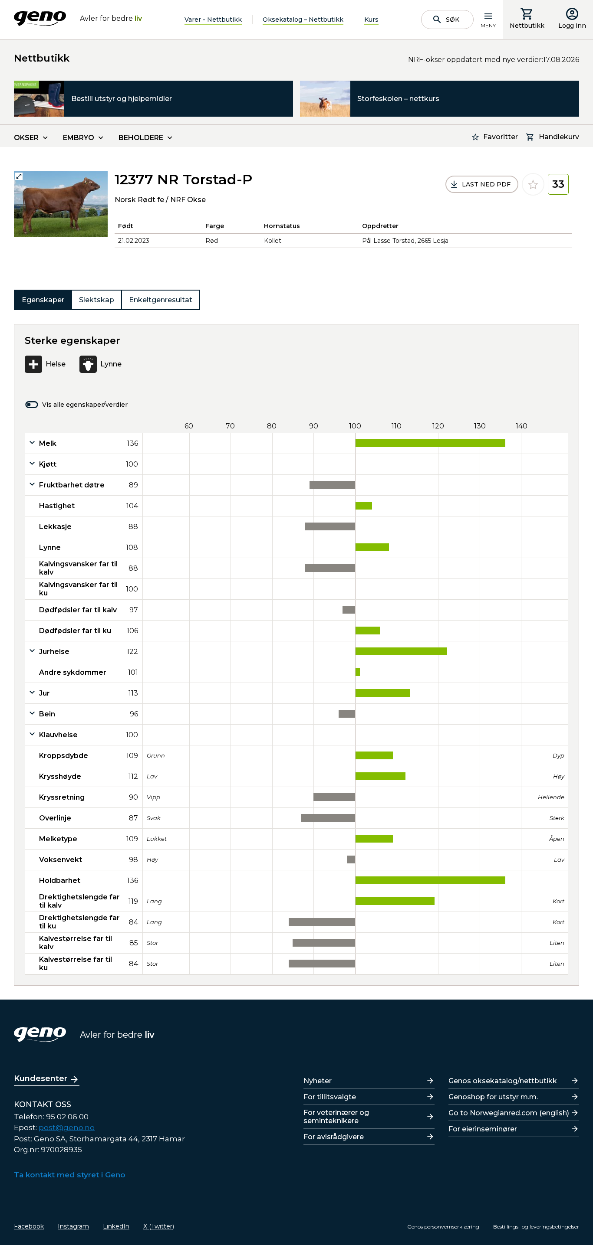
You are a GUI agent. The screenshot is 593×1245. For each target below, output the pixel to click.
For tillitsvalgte (329, 1097)
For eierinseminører (482, 1129)
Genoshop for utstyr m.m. (493, 1097)
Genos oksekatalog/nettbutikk (502, 1081)
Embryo (78, 138)
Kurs (371, 19)
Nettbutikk (527, 25)
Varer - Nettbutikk (213, 19)
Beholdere (141, 138)
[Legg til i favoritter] (533, 184)
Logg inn (572, 25)
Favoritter (500, 137)
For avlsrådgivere (333, 1137)
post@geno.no (67, 1127)
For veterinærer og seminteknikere (336, 1116)
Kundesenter (40, 1078)
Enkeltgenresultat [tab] (160, 300)
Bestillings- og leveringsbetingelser (536, 1226)
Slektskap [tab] (96, 300)
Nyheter (317, 1081)
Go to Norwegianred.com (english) (508, 1113)
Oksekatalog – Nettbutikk (303, 19)
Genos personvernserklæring (443, 1226)
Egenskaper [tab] (43, 300)
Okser (26, 138)
